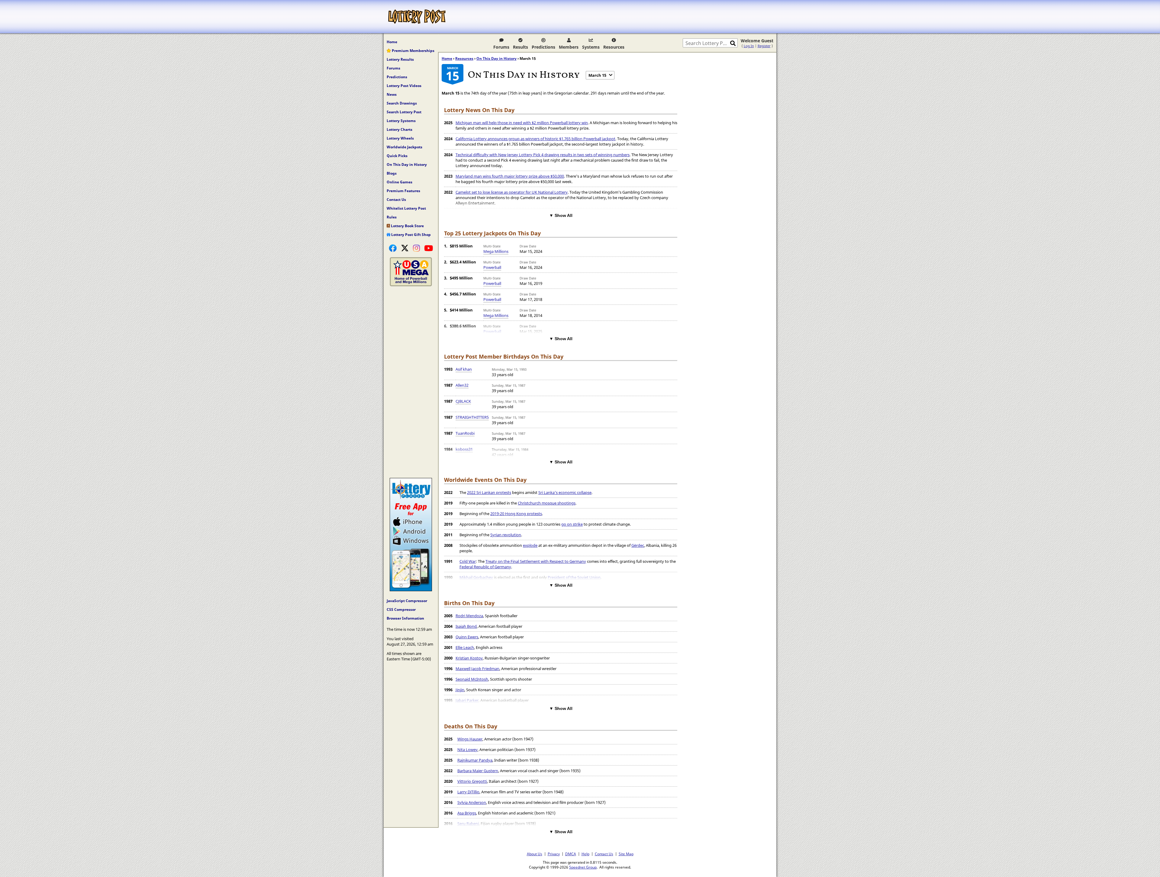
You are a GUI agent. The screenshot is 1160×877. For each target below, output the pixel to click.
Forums (501, 47)
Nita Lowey (467, 749)
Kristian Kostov (469, 658)
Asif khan (464, 369)
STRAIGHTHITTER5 (472, 417)
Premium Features (403, 190)
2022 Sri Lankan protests (489, 492)
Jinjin (460, 689)
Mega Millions (495, 251)
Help (585, 853)
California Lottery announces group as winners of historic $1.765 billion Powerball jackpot (535, 138)
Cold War (467, 561)
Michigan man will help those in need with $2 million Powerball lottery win (522, 122)
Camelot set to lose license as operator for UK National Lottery (512, 192)
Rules (392, 217)
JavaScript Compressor (407, 600)
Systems (591, 47)
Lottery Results (400, 59)
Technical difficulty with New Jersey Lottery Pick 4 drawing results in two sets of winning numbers (543, 154)
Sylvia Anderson (471, 802)
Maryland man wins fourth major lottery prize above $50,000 (510, 176)
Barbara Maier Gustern (477, 770)
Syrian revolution (505, 534)
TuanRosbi (465, 433)
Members (568, 47)
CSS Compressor (401, 609)
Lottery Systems (401, 120)
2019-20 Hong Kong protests (516, 513)
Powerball (492, 267)
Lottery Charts (399, 129)
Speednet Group (583, 867)
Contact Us (396, 199)
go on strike (572, 524)
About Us (534, 853)
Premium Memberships (412, 50)
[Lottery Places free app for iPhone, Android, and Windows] (411, 589)
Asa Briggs (466, 813)
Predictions (543, 47)
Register (764, 46)
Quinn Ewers (467, 637)
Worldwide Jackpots (404, 147)
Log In (749, 46)
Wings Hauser (469, 739)
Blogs (392, 173)
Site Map (626, 853)
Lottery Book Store (407, 225)
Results (520, 47)
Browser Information (405, 618)
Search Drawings (402, 103)
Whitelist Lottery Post (406, 208)
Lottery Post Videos (404, 85)
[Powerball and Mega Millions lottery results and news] (411, 285)
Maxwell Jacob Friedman (477, 668)
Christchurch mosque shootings (546, 503)
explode (530, 545)
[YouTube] (428, 248)
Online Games (399, 182)
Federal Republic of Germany (485, 566)
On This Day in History (407, 164)
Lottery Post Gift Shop (410, 234)
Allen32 (462, 385)
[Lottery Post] (417, 17)
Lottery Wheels (400, 138)
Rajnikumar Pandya (474, 760)
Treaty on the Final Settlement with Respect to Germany (535, 561)
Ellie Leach (465, 647)
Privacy (554, 853)
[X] (405, 248)
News (392, 94)
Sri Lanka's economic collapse (564, 492)
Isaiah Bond (466, 626)
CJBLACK (463, 401)
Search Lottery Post (404, 111)
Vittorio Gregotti (472, 781)
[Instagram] (416, 248)
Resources (613, 47)
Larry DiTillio (468, 792)
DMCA (570, 853)
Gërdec (637, 545)
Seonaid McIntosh (472, 679)
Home (392, 41)
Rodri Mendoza (469, 615)
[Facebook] (393, 248)
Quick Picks (397, 155)
